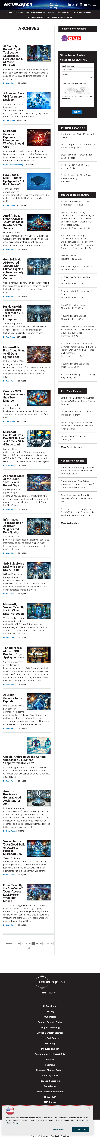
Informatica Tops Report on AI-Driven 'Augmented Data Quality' (13, 526)
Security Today (50, 1075)
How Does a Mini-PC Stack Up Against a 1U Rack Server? (13, 179)
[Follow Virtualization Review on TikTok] (77, 5)
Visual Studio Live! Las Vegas (75, 363)
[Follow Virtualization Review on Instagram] (81, 5)
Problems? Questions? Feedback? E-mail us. (50, 1136)
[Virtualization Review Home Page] (19, 5)
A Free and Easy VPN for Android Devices (13, 96)
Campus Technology (50, 1027)
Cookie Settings (58, 1129)
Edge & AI (19, 12)
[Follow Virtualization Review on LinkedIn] (69, 5)
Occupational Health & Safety (50, 1054)
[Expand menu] (94, 5)
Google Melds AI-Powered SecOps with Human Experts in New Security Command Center (13, 269)
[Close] (89, 1108)
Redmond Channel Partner (50, 1070)
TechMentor (50, 1086)
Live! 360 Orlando (69, 255)
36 (48, 944)
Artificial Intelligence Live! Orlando (76, 266)
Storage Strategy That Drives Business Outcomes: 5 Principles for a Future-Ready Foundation (78, 484)
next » (28, 948)
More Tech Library (70, 447)
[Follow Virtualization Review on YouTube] (85, 5)
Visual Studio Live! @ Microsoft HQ (78, 374)
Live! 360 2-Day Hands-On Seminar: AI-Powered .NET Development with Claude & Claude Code (78, 329)
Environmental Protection (50, 1033)
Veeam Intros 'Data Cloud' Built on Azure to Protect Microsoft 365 (14, 848)
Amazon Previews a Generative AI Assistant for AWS (12, 798)
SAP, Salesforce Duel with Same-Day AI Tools (13, 566)
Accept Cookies (81, 1129)
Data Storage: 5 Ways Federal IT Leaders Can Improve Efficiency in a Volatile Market (78, 425)
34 (41, 944)
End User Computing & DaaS (59, 12)
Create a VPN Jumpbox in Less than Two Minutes (14, 396)
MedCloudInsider (50, 1048)
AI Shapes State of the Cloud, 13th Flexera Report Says (13, 480)
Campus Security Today (50, 1022)
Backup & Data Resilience (62, 17)
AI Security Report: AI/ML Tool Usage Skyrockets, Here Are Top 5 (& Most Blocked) (13, 56)
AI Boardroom (50, 1006)
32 (33, 944)
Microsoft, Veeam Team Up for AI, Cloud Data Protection (13, 609)
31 (30, 944)
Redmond (50, 1065)
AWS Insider (50, 1016)
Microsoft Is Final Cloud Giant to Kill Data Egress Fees (14, 352)
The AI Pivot (50, 1097)
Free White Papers (71, 391)
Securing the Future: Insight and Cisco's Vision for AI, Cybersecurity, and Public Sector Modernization (77, 512)
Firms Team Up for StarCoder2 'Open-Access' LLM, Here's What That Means (13, 893)
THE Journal (50, 1102)
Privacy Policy (80, 83)
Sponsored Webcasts (72, 460)
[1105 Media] (50, 993)
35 (44, 944)
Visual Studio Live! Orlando (73, 316)
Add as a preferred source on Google (57, 6)
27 (15, 944)
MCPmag (50, 1043)
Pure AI (50, 1059)
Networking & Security (83, 12)
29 (22, 944)
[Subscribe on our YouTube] (69, 40)
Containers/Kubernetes (35, 12)
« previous (8, 944)
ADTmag (50, 1011)
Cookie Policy (12, 1123)
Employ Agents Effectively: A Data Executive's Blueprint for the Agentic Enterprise (78, 401)
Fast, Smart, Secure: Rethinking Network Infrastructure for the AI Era (77, 498)
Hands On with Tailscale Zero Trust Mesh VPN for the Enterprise (13, 313)
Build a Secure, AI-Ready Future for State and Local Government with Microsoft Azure (77, 470)
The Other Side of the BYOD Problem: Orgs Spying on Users (13, 652)
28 (19, 944)
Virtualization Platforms (38, 17)
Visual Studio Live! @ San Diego (76, 201)
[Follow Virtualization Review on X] (73, 5)
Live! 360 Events (50, 1038)
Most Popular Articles (73, 127)
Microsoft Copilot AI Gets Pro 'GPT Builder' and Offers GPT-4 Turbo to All (14, 438)
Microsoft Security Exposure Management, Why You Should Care (13, 138)
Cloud (9, 12)
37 (52, 944)
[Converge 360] (50, 983)
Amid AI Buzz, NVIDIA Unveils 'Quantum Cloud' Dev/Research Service (13, 222)
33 (37, 944)
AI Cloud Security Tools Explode (12, 698)
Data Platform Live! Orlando (74, 305)
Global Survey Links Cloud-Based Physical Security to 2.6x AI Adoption (76, 178)
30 (26, 944)
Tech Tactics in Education (50, 1091)
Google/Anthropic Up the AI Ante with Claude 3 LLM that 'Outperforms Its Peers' (24, 760)
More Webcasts (69, 523)
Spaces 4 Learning (50, 1081)
